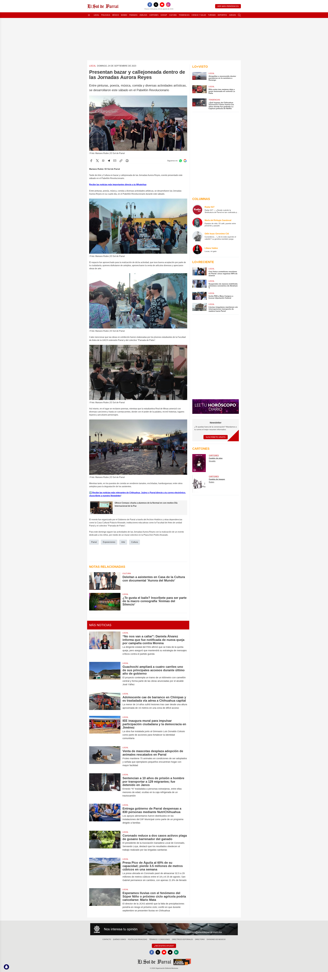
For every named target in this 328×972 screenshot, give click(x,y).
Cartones (153, 15)
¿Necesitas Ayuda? (164, 946)
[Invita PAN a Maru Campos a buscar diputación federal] (199, 296)
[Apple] (170, 952)
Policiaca (105, 15)
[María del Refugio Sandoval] (197, 223)
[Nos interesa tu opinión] (164, 929)
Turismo (212, 15)
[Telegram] (109, 161)
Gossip (164, 15)
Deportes (222, 15)
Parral (94, 542)
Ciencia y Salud (199, 15)
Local (96, 15)
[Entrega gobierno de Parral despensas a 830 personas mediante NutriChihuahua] (104, 816)
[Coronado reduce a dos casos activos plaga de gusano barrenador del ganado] (104, 843)
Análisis (143, 15)
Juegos (232, 15)
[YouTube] (162, 4)
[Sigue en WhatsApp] (180, 161)
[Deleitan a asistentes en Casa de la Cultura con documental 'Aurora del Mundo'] (104, 581)
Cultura (173, 15)
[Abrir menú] (89, 15)
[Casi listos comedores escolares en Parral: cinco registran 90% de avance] (199, 272)
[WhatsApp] (103, 161)
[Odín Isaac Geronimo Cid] (197, 236)
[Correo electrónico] (115, 161)
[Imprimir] (127, 161)
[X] (156, 4)
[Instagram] (168, 4)
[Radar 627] (197, 209)
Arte (123, 542)
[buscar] (239, 15)
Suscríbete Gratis (215, 437)
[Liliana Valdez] (197, 249)
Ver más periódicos (228, 6)
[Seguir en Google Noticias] (185, 161)
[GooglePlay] (176, 952)
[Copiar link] (121, 161)
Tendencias (184, 15)
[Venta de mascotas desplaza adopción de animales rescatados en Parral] (104, 758)
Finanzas (133, 15)
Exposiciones (109, 542)
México (115, 15)
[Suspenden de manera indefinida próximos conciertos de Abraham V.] (199, 284)
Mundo (124, 15)
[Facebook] (149, 4)
